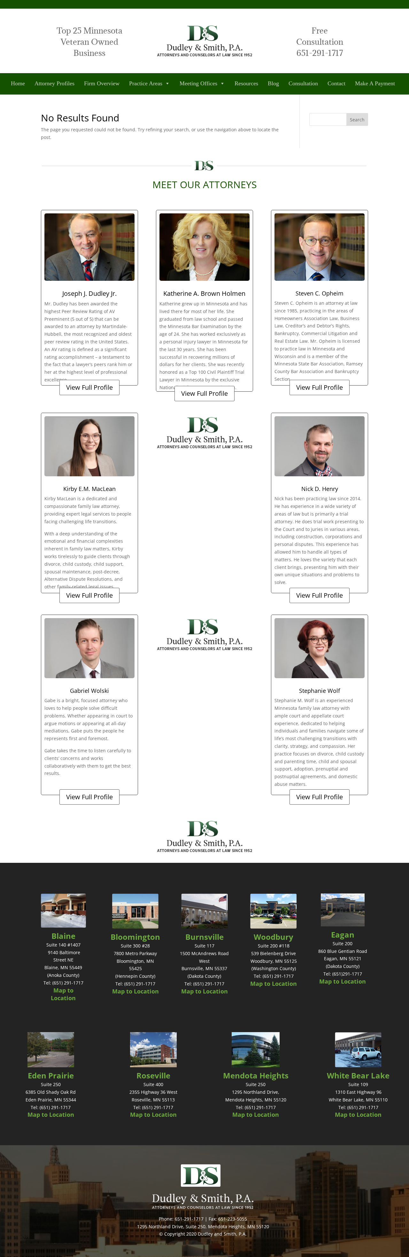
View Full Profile (89, 387)
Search (357, 120)
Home (18, 83)
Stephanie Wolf (319, 690)
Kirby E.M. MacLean (89, 489)
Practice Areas (145, 83)
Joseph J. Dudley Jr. (89, 293)
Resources (246, 83)
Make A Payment (375, 83)
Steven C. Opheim (319, 293)
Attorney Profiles (54, 83)
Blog (273, 83)
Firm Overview (102, 83)
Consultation (303, 83)
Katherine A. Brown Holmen (204, 293)
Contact (336, 83)
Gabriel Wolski (89, 690)
